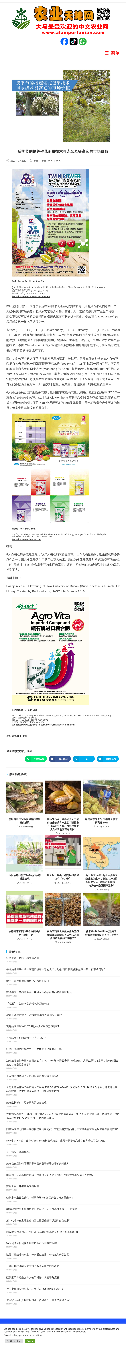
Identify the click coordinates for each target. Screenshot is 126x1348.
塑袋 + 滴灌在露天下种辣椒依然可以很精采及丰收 (34, 1015)
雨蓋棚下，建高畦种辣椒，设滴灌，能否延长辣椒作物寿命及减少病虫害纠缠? (49, 1174)
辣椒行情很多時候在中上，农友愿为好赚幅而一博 (34, 1049)
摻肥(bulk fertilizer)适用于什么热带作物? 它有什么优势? (101, 932)
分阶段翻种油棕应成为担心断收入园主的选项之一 (34, 1266)
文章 (36, 160)
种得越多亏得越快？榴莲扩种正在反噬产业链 (31, 1243)
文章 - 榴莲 (47, 160)
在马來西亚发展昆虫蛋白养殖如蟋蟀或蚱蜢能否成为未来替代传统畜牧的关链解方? (63, 934)
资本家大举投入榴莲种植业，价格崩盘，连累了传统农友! (38, 1300)
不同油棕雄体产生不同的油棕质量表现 (25, 876)
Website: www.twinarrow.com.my (31, 296)
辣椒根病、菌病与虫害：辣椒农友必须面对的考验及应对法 (39, 992)
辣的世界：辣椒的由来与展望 (22, 1186)
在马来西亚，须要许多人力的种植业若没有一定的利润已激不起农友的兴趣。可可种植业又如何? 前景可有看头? (63, 824)
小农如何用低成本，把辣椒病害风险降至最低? (32, 1075)
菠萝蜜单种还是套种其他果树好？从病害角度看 (32, 1277)
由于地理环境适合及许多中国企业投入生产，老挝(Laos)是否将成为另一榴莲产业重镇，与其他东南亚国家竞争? (101, 880)
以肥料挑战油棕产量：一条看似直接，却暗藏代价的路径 (37, 1254)
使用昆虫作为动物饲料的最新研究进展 (25, 820)
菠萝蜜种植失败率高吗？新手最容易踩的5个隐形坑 (34, 1288)
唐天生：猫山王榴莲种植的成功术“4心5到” (63, 876)
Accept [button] (30, 1341)
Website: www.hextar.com (26, 539)
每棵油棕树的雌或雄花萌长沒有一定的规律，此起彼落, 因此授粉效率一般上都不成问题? (55, 969)
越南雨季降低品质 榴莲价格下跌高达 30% (101, 820)
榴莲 (58, 160)
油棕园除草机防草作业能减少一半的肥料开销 (25, 932)
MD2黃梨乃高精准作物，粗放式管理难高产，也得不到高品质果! (42, 1231)
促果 (14, 735)
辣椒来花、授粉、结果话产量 (22, 958)
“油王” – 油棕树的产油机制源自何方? (28, 1003)
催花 (19, 735)
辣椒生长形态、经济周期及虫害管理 (26, 1102)
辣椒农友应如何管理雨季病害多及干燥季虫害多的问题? (37, 1163)
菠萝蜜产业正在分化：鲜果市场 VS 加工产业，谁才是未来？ (40, 1197)
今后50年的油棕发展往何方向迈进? (26, 1037)
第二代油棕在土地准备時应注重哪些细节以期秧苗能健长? (38, 1220)
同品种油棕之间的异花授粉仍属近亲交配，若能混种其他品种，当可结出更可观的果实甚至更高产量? (62, 1129)
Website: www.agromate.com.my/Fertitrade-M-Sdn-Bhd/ (44, 724)
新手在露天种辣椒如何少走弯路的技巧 (27, 980)
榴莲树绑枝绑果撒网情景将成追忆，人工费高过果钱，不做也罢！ (42, 1209)
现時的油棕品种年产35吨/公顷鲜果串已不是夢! (32, 1026)
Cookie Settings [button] (13, 1341)
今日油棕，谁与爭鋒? (18, 1152)
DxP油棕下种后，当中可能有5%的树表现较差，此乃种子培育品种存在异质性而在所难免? (56, 1140)
